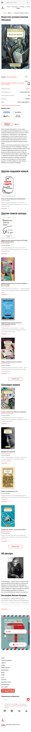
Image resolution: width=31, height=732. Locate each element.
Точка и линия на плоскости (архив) (13, 412)
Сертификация (5, 684)
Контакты (3, 679)
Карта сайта (4, 687)
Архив (2, 674)
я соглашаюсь (21, 704)
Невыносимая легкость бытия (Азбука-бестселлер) (14, 284)
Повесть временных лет (9, 491)
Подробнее (4, 208)
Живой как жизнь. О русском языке (13, 529)
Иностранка (15, 6)
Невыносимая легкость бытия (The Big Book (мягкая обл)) (14, 241)
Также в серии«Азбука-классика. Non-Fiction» (13, 83)
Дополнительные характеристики (11, 105)
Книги (18, 8)
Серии (3, 672)
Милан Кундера (11, 77)
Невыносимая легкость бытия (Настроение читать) (11, 323)
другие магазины (18, 116)
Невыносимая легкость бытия (11, 362)
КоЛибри (22, 6)
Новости (3, 662)
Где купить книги (6, 682)
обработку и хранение (11, 706)
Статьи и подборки (6, 660)
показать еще (15, 378)
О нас (2, 677)
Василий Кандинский (7, 413)
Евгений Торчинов (6, 453)
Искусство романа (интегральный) (13, 199)
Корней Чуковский (6, 531)
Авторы (3, 665)
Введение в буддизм (8, 451)
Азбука (8, 6)
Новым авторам (5, 667)
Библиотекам (5, 670)
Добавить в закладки (7, 124)
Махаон (28, 6)
